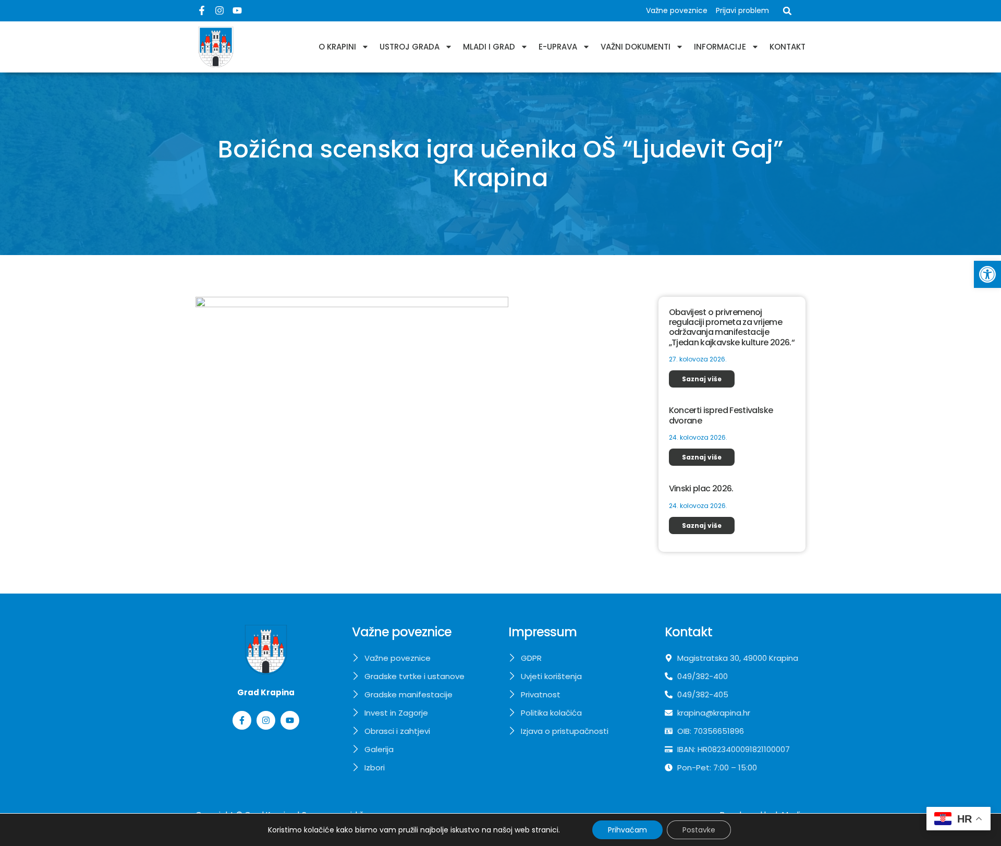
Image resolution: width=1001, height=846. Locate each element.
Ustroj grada (410, 46)
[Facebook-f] (202, 10)
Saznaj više (702, 378)
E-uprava (558, 46)
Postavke (698, 830)
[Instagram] (219, 10)
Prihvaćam (627, 830)
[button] (987, 274)
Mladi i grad (489, 46)
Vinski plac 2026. (701, 488)
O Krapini (337, 46)
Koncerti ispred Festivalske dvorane (721, 415)
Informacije (720, 46)
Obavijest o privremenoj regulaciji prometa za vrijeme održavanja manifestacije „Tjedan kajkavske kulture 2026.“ (732, 327)
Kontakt (787, 46)
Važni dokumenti (635, 46)
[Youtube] (237, 10)
